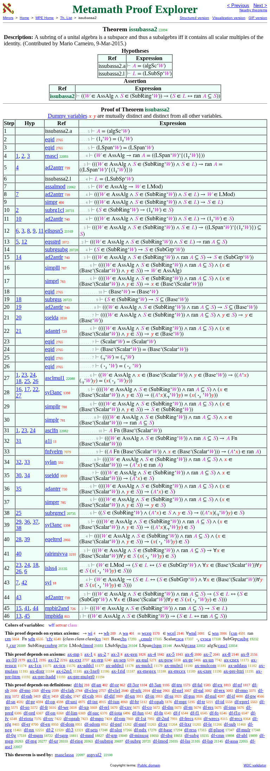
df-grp (111, 735)
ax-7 (208, 654)
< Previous (238, 5)
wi (90, 633)
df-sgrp (61, 735)
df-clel (114, 690)
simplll (52, 268)
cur (13, 645)
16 (18, 389)
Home (24, 18)
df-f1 (194, 712)
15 (18, 608)
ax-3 (115, 654)
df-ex (218, 684)
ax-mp (73, 654)
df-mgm (35, 735)
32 (18, 462)
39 (27, 539)
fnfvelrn (54, 451)
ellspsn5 (54, 231)
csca (179, 638)
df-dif (109, 696)
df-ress (190, 729)
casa (191, 645)
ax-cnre (205, 671)
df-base (165, 729)
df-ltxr (185, 724)
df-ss (169, 696)
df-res (208, 707)
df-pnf (116, 724)
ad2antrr (54, 167)
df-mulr (243, 729)
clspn (157, 645)
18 (18, 299)
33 (27, 462)
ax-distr (37, 671)
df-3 (69, 729)
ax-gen (130, 654)
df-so (25, 707)
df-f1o (234, 712)
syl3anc (53, 392)
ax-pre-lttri (234, 671)
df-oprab (72, 718)
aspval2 (94, 754)
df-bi (78, 684)
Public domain (148, 765)
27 (18, 396)
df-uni (71, 701)
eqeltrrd (53, 539)
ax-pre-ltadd (44, 676)
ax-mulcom (205, 665)
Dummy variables (67, 116)
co (98, 638)
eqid (49, 139)
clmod (87, 645)
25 (27, 381)
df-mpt (180, 701)
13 (18, 616)
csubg (243, 638)
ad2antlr (54, 219)
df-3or (133, 684)
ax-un (208, 659)
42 (24, 582)
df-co (147, 707)
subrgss (53, 299)
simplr (52, 420)
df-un (130, 696)
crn (8, 638)
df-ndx (140, 729)
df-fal (197, 684)
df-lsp (207, 741)
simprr (52, 502)
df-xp (84, 707)
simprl (52, 281)
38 (18, 528)
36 (27, 522)
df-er (25, 724)
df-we (63, 707)
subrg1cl (54, 210)
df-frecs (186, 718)
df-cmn (217, 735)
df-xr (162, 724)
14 (18, 257)
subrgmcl (55, 513)
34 (27, 475)
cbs (123, 638)
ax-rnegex (146, 671)
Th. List (66, 18)
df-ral (198, 690)
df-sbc (66, 696)
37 (35, 522)
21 (18, 331)
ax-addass (237, 665)
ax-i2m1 (64, 671)
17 (27, 389)
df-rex (219, 690)
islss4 (51, 568)
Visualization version (228, 18)
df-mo (25, 690)
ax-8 (226, 654)
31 (18, 441)
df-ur (53, 741)
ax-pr (188, 659)
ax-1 (88, 654)
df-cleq (91, 690)
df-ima (230, 707)
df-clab (67, 690)
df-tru (177, 684)
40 (18, 554)
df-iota (115, 712)
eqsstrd (52, 242)
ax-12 (53, 659)
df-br (134, 701)
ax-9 (245, 654)
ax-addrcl (115, 665)
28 (18, 539)
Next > (260, 5)
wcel (171, 633)
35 (18, 489)
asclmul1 (55, 378)
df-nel (177, 690)
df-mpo (97, 718)
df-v (46, 696)
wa (125, 633)
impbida (54, 616)
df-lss (185, 741)
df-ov (48, 718)
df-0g (11, 735)
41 (27, 608)
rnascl (51, 156)
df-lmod (160, 741)
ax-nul (142, 659)
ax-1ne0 (91, 671)
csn (234, 633)
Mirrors (8, 18)
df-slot (116, 729)
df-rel (104, 707)
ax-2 (102, 654)
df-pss (189, 696)
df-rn (188, 707)
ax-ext (75, 659)
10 (18, 219)
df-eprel (241, 701)
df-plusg (216, 729)
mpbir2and (57, 608)
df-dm (167, 707)
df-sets (91, 729)
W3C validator (255, 765)
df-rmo (241, 690)
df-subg (192, 735)
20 (18, 317)
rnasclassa (64, 754)
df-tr (201, 701)
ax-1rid (118, 671)
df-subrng (104, 741)
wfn (31, 638)
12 (24, 242)
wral (192, 633)
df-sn (10, 701)
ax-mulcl (144, 665)
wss (215, 633)
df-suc (93, 712)
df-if (231, 696)
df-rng (31, 741)
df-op (50, 701)
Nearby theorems (253, 10)
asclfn (51, 430)
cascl (222, 645)
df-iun (114, 701)
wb (106, 633)
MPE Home (45, 18)
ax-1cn (34, 665)
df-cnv (126, 707)
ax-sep (120, 659)
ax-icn (59, 665)
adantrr (52, 489)
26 (35, 381)
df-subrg (133, 741)
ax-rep (97, 659)
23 (24, 375)
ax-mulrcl (174, 665)
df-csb (88, 696)
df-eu (46, 690)
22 (35, 389)
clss (123, 645)
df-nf (237, 684)
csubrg (51, 645)
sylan (51, 462)
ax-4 (152, 654)
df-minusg (139, 735)
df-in (149, 696)
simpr (51, 202)
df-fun (138, 712)
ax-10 (11, 659)
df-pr (30, 701)
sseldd (52, 475)
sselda (51, 317)
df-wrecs (211, 718)
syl (48, 582)
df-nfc (136, 690)
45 (27, 616)
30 (18, 475)
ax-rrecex (177, 671)
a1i (48, 441)
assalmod (55, 186)
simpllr (52, 406)
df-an (96, 684)
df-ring (76, 741)
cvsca (205, 638)
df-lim (71, 712)
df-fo (214, 712)
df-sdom (92, 724)
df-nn (29, 729)
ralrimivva (56, 554)
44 (35, 608)
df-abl (242, 735)
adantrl (52, 331)
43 (18, 597)
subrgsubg (56, 249)
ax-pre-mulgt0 (81, 676)
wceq (147, 633)
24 (33, 375)
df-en (45, 724)
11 (41, 231)
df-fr (44, 707)
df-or (114, 684)
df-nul (211, 696)
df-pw (250, 696)
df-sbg (167, 735)
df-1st (140, 718)
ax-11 (32, 659)
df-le (207, 724)
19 (18, 307)
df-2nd (162, 718)
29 (18, 522)
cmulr (146, 638)
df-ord (29, 712)
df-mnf (140, 724)
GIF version (258, 18)
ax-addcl (85, 665)
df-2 (50, 729)
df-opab (156, 701)
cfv (50, 638)
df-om (119, 718)
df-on (50, 712)
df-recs (236, 718)
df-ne (157, 690)
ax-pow (166, 659)
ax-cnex (231, 659)
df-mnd (87, 735)
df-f (176, 712)
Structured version (194, 18)
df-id (219, 701)
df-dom (67, 724)
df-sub (230, 724)
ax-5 (170, 654)
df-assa (231, 741)
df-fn (158, 712)
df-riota (26, 718)
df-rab (26, 696)
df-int (92, 701)
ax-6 (189, 654)
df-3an (155, 684)
